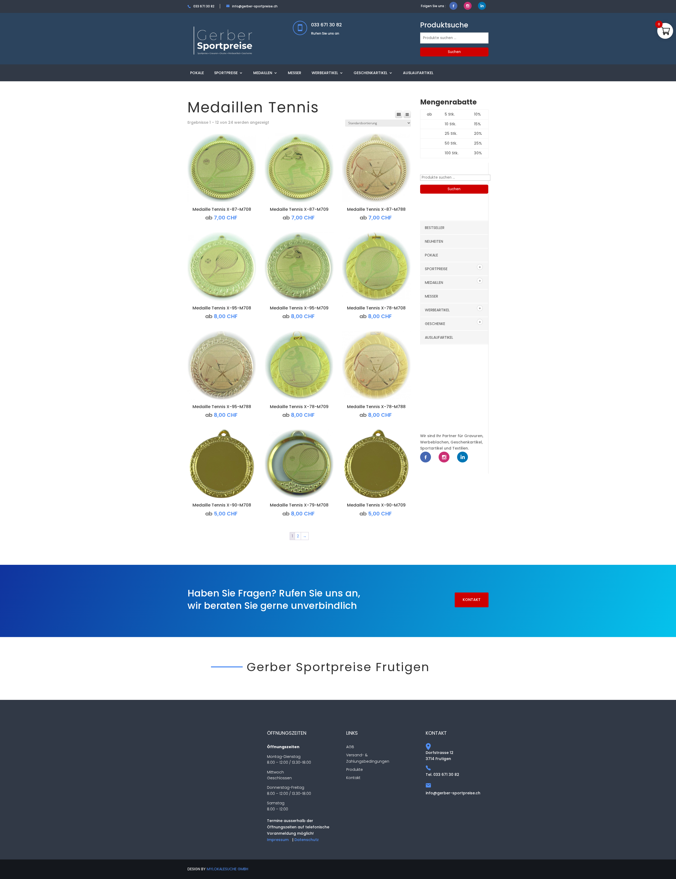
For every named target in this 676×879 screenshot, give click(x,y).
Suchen (454, 51)
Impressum (278, 839)
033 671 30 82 (326, 24)
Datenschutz (306, 839)
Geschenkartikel (370, 73)
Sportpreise (226, 73)
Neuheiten (434, 241)
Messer (294, 73)
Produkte (354, 769)
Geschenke (435, 323)
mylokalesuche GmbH (227, 869)
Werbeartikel (325, 73)
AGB (350, 746)
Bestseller (434, 227)
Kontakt (472, 599)
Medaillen (262, 73)
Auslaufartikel (418, 73)
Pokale (197, 73)
